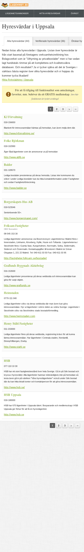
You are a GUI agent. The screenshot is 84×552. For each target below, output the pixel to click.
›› (75, 109)
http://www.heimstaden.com (19, 316)
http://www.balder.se (15, 187)
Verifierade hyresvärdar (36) (50, 41)
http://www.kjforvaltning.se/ (19, 133)
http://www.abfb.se (14, 157)
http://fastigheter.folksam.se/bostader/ (25, 258)
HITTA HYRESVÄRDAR (49, 13)
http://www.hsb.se (14, 414)
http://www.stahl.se (14, 346)
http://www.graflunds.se (17, 285)
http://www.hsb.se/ (14, 387)
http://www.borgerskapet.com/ (21, 218)
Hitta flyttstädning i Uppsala (17, 79)
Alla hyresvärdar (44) (18, 41)
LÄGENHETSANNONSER (17, 13)
